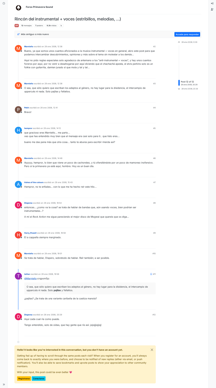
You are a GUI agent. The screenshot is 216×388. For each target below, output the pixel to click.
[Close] (151, 350)
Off (16, 25)
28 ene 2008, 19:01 (53, 253)
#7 (154, 182)
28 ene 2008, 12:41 (49, 107)
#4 (154, 107)
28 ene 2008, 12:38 (53, 83)
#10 (154, 253)
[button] (3, 384)
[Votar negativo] (147, 75)
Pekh (26, 107)
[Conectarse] (212, 3)
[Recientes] (3, 3)
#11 (154, 274)
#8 (154, 203)
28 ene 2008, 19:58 (50, 274)
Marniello (28, 46)
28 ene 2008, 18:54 (53, 203)
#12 (154, 314)
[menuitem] (212, 3)
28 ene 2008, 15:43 (64, 182)
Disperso (28, 203)
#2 (154, 46)
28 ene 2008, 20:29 (53, 314)
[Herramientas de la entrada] (153, 75)
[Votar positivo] (137, 75)
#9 (154, 233)
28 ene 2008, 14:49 (53, 158)
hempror (28, 128)
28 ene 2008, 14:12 (52, 128)
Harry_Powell (30, 233)
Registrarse (24, 378)
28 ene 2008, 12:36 (53, 46)
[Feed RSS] (61, 25)
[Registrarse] (212, 9)
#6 (154, 158)
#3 (154, 83)
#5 (154, 128)
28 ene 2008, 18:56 (57, 233)
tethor (27, 274)
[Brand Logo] (20, 7)
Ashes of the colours (33, 182)
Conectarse (38, 378)
